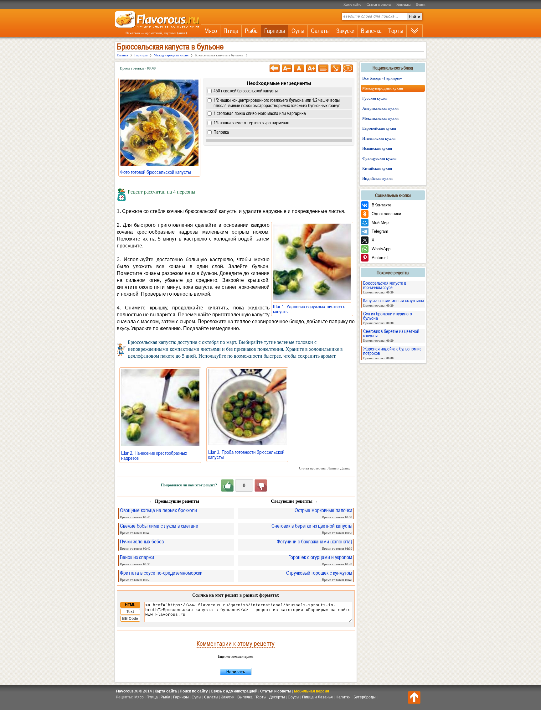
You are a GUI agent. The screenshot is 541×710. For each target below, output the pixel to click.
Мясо (210, 30)
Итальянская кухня (378, 138)
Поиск (420, 4)
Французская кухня (379, 158)
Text (130, 611)
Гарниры (274, 30)
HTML (130, 605)
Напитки (343, 697)
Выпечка (371, 30)
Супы (297, 30)
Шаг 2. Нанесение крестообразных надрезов (154, 455)
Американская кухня (380, 108)
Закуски (345, 30)
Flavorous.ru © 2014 (134, 691)
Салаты (320, 30)
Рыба (251, 30)
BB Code (130, 618)
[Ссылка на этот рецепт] (335, 68)
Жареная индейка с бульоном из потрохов (392, 353)
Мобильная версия (311, 691)
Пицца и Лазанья (317, 697)
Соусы (293, 697)
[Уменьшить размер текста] (286, 68)
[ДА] (227, 485)
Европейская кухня (379, 128)
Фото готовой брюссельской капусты (157, 172)
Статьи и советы (379, 4)
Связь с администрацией (234, 691)
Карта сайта (352, 4)
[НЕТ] (261, 485)
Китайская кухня (377, 168)
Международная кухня (382, 88)
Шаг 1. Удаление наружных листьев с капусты (309, 308)
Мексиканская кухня (380, 118)
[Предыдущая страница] (274, 68)
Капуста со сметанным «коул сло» (393, 302)
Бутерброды (364, 697)
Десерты (277, 697)
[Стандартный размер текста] (299, 68)
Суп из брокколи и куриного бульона (387, 318)
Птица (231, 30)
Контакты (403, 4)
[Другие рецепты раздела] (323, 68)
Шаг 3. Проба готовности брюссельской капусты (246, 454)
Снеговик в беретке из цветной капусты (391, 335)
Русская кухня (374, 98)
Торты (395, 30)
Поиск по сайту (194, 691)
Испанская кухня (377, 148)
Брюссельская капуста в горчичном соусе (384, 287)
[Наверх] (414, 697)
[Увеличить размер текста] (311, 68)
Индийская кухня (377, 178)
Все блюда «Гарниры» (382, 78)
